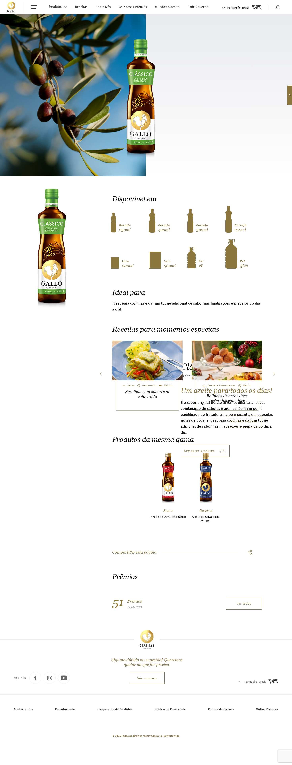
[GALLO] (11, 7)
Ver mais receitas (244, 421)
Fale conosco (147, 678)
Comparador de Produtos (114, 709)
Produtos (55, 7)
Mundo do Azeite (167, 7)
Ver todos (244, 603)
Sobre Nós (103, 7)
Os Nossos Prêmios (133, 7)
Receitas (81, 7)
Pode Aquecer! (198, 7)
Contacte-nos (23, 709)
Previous (100, 374)
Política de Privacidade (170, 709)
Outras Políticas (267, 709)
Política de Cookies (221, 709)
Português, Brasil (238, 8)
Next (273, 374)
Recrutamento (65, 709)
